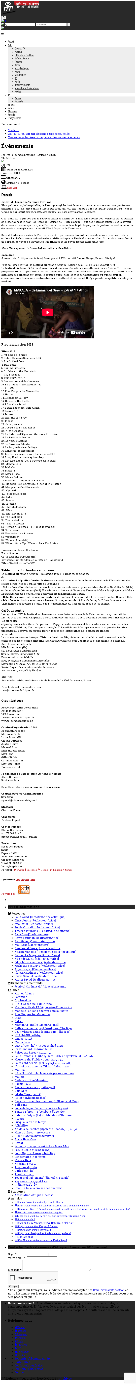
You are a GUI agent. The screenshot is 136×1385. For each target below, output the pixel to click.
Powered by (9, 893)
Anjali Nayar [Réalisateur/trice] (35, 969)
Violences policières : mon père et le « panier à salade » (44, 137)
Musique (18, 51)
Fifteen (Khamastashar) (30, 1097)
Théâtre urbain (24, 1174)
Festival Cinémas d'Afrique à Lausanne (40, 986)
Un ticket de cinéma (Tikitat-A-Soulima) (41, 1066)
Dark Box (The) (24, 1170)
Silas (18, 1017)
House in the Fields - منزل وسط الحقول (39, 1059)
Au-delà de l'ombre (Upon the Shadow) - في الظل (46, 1129)
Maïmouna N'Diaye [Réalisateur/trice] (40, 965)
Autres (33, 880)
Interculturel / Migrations (27, 88)
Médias (18, 91)
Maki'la (20, 1070)
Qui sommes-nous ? (21, 1303)
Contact (20, 1372)
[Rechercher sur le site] (3, 17)
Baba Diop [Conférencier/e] (32, 934)
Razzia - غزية (23, 1083)
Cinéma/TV (20, 48)
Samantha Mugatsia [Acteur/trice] (37, 955)
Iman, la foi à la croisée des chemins (38, 1188)
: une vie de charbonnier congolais (40, 1212)
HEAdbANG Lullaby (28, 1035)
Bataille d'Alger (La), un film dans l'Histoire (43, 1115)
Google (18, 880)
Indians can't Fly (26, 1184)
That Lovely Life (26, 1167)
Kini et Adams (24, 993)
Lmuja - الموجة (24, 1038)
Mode (17, 81)
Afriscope (12, 111)
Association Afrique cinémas (34, 1195)
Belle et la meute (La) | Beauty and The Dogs (43, 1028)
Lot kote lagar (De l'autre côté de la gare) (41, 1108)
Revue (11, 108)
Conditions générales (29, 1365)
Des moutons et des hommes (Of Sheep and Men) (46, 1101)
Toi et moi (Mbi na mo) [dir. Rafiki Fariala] (42, 1177)
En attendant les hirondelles (33, 1049)
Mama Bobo (22, 1042)
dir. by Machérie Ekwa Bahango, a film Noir (45, 1223)
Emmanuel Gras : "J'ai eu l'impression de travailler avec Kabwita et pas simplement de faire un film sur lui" (73, 1209)
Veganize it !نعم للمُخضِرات (31, 1181)
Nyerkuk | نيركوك (25, 1163)
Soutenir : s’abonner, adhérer (33, 1358)
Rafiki (19, 1021)
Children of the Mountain (31, 1080)
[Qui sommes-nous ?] (2, 28)
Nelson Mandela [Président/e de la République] (45, 951)
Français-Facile (14, 118)
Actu (10, 45)
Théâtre (18, 61)
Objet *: (12, 1254)
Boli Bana (21, 1104)
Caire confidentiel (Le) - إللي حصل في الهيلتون (42, 1063)
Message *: (15, 1269)
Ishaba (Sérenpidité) (28, 1094)
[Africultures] (20, 13)
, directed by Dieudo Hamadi (41, 1202)
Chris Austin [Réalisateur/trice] (35, 920)
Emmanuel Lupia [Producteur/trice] (38, 948)
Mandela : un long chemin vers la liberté (41, 1010)
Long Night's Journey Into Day (35, 1153)
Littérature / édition (24, 55)
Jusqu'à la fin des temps (30, 1122)
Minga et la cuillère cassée (32, 1132)
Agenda (11, 114)
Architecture (20, 75)
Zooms (11, 104)
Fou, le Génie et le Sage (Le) (32, 1149)
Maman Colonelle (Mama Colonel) (37, 1024)
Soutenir (13, 130)
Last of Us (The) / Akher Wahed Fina (39, 1045)
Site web (12, 187)
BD (16, 78)
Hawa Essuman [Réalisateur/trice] (37, 937)
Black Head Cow (25, 1139)
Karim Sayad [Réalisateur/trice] (35, 979)
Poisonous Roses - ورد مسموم (33, 1052)
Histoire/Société (22, 85)
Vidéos (18, 98)
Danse (17, 65)
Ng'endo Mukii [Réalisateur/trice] (37, 958)
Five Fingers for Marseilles (32, 1014)
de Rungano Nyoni (52, 1216)
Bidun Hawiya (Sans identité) (34, 1136)
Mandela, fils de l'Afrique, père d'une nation (43, 1007)
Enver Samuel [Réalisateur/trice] (36, 976)
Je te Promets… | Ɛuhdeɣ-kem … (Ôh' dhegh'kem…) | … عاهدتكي (54, 1056)
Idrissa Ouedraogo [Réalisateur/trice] (39, 972)
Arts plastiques (22, 68)
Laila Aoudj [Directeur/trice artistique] (40, 917)
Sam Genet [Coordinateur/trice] (35, 941)
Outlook (27, 880)
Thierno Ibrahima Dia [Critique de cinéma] (42, 931)
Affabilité (21, 1125)
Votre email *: (17, 1258)
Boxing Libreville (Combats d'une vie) (40, 1111)
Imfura (19, 1118)
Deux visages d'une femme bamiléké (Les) (42, 1031)
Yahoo (22, 880)
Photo (17, 71)
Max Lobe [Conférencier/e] (32, 944)
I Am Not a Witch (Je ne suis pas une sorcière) (45, 1073)
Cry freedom (23, 1000)
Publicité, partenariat (29, 1369)
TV (9, 94)
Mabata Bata (23, 1160)
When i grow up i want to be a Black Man (42, 1146)
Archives (65, 1378)
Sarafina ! (21, 997)
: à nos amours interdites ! (34, 1230)
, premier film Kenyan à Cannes (38, 1226)
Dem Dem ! (22, 1090)
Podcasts (19, 101)
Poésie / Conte (22, 58)
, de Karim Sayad (42, 1240)
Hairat (19, 1143)
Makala (20, 1077)
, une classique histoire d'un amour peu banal (44, 1233)
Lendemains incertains (30, 1156)
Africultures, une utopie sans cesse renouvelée (39, 133)
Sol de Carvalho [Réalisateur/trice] (37, 927)
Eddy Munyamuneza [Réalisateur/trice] (41, 962)
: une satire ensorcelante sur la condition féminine (53, 1205)
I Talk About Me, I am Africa (33, 1004)
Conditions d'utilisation (109, 1290)
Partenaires (22, 1362)
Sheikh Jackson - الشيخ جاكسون (35, 1087)
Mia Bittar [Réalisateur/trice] (34, 924)
